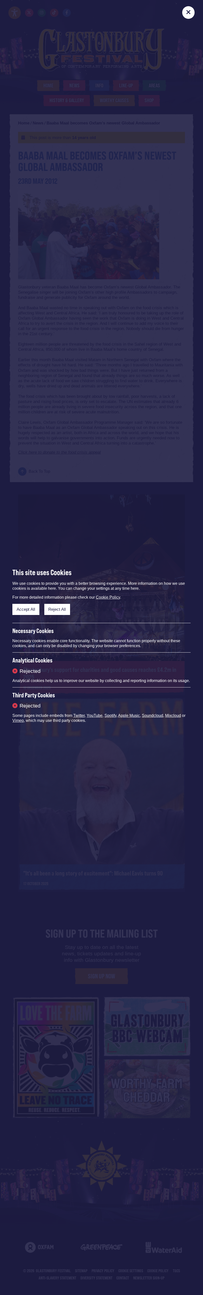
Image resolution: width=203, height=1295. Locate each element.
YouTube (94, 715)
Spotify (110, 715)
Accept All (26, 609)
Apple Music (129, 715)
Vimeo (18, 720)
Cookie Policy (108, 597)
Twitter (79, 715)
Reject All (57, 609)
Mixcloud (173, 715)
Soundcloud (152, 715)
